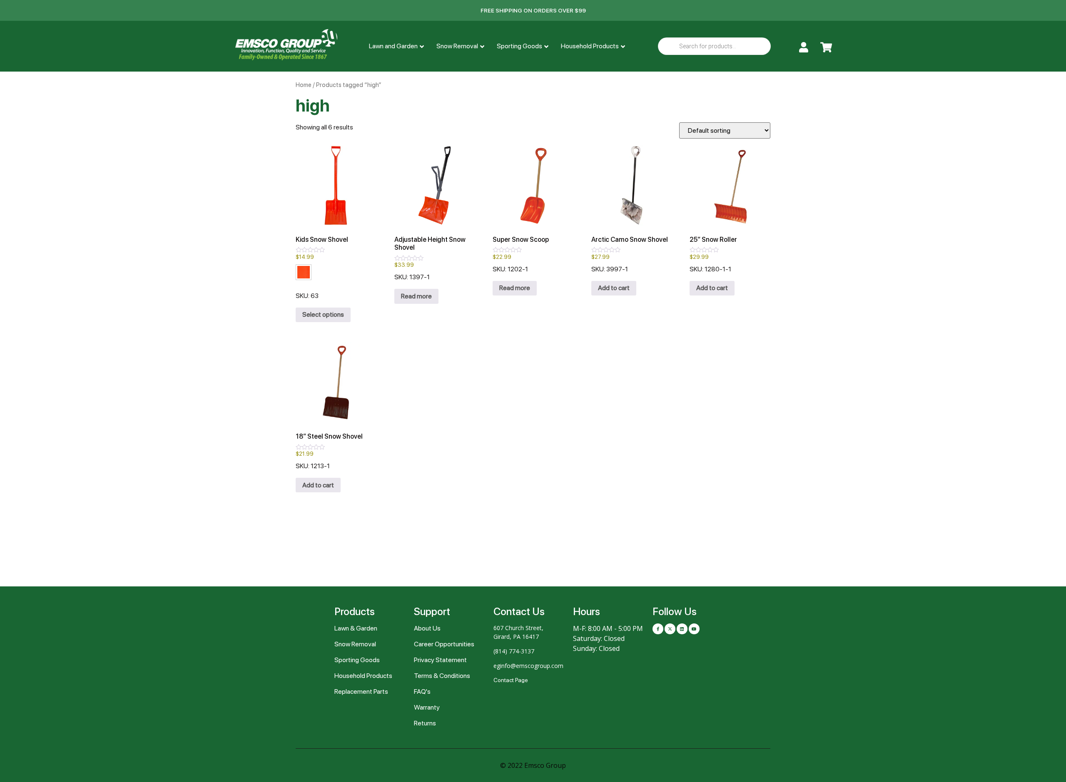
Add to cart (614, 288)
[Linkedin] (682, 628)
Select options (323, 314)
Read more (416, 296)
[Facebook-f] (658, 628)
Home (303, 85)
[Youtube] (694, 628)
